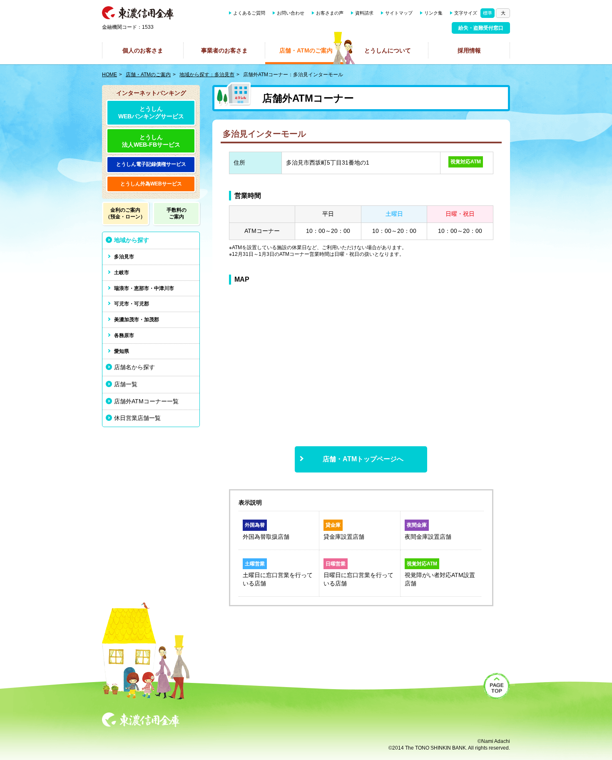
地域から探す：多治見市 (206, 75)
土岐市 (121, 272)
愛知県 (121, 351)
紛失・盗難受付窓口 (480, 28)
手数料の (177, 213)
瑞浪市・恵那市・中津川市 (144, 288)
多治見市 (124, 257)
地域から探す (131, 240)
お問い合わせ (290, 12)
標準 (487, 12)
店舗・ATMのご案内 (306, 50)
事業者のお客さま (224, 50)
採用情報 (469, 50)
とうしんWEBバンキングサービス (151, 112)
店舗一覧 (125, 384)
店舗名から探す (134, 367)
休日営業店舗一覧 (137, 418)
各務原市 (124, 335)
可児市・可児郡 (131, 304)
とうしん (151, 164)
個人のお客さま (142, 50)
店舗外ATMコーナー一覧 (146, 401)
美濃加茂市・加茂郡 (136, 319)
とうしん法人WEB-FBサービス (151, 141)
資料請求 (364, 12)
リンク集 (433, 12)
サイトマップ (399, 12)
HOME (109, 75)
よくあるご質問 (249, 12)
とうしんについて (387, 50)
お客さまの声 (329, 12)
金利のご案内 (125, 213)
